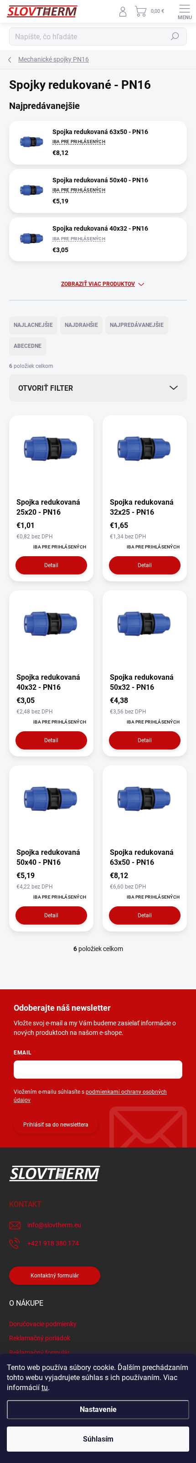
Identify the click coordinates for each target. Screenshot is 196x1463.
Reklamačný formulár (39, 1352)
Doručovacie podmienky (43, 1324)
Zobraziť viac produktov (98, 284)
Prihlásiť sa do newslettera (55, 1125)
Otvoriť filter (45, 388)
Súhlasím (98, 1439)
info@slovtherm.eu (54, 1225)
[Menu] (184, 11)
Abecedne (27, 346)
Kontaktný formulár (55, 1275)
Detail (51, 565)
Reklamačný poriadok (39, 1338)
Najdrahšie (81, 325)
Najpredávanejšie (137, 325)
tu (44, 1387)
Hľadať (175, 36)
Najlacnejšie (33, 325)
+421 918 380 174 (53, 1243)
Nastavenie (98, 1409)
